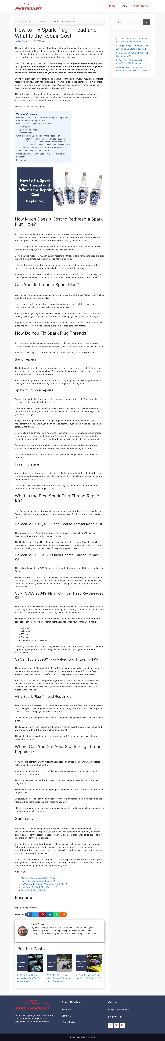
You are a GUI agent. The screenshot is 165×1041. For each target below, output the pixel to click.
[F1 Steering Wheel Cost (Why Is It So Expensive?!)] (89, 970)
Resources (21, 160)
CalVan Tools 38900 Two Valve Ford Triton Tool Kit (41, 148)
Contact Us (67, 1016)
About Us (66, 1009)
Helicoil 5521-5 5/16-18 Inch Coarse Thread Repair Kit (43, 142)
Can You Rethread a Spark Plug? (31, 120)
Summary (20, 157)
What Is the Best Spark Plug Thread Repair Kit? (38, 136)
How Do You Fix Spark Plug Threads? (33, 124)
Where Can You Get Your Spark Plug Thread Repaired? (41, 154)
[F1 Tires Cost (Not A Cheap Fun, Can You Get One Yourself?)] (30, 970)
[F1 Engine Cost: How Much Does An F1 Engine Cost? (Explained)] (59, 970)
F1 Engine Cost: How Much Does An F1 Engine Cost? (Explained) (59, 978)
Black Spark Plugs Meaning (34, 890)
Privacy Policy (68, 1022)
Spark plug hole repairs (29, 130)
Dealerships (140, 6)
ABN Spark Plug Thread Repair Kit (34, 151)
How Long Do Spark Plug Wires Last (38, 887)
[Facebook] (110, 1025)
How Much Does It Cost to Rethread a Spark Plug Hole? (42, 117)
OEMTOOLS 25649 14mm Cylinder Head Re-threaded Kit (44, 145)
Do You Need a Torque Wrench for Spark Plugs (43, 884)
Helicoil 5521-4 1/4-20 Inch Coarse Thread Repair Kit (42, 139)
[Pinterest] (122, 1025)
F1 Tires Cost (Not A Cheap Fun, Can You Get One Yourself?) (29, 978)
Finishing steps (25, 133)
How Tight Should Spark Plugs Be (37, 881)
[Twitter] (116, 1025)
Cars (124, 6)
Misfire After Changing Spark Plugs (38, 878)
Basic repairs (25, 127)
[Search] (146, 22)
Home (112, 6)
